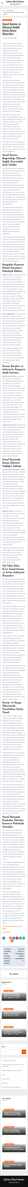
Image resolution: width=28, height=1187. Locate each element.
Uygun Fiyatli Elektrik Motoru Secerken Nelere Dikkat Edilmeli (14, 1013)
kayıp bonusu (6, 932)
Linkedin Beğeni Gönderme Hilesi (12, 1070)
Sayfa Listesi (6, 1079)
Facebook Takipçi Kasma (9, 1060)
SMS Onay (5, 1083)
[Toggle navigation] (2, 3)
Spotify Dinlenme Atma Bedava (11, 1087)
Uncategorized (7, 20)
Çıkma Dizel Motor (15, 2)
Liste (3, 1074)
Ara (3, 1046)
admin (6, 38)
